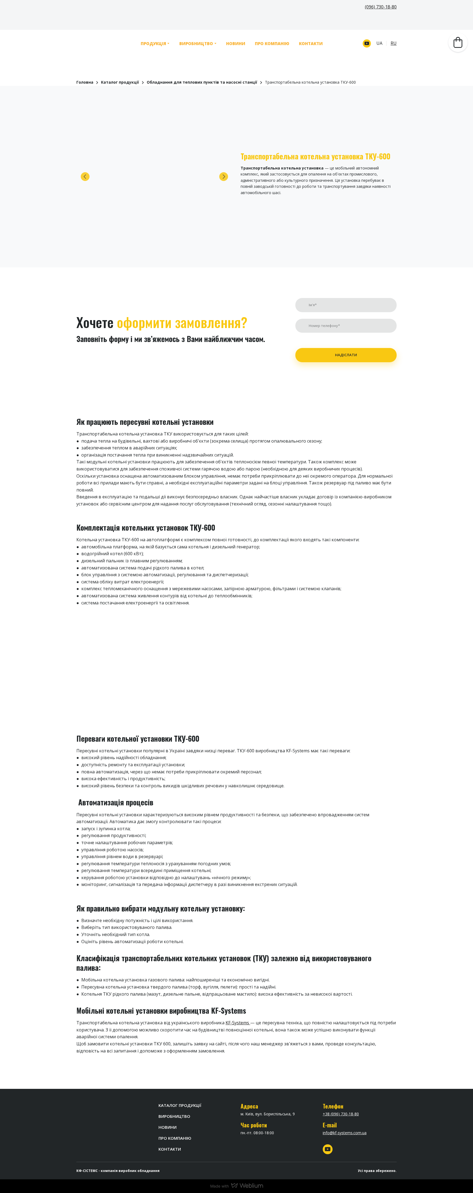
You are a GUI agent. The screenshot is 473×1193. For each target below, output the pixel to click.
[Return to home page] (95, 43)
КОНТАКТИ (309, 43)
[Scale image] (154, 175)
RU (394, 43)
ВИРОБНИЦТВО (194, 43)
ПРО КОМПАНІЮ (270, 43)
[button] (367, 43)
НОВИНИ (234, 43)
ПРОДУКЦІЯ (152, 43)
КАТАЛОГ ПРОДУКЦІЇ (179, 1106)
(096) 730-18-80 (381, 7)
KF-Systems (238, 1024)
